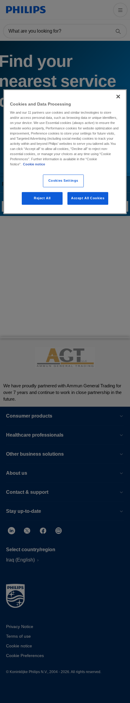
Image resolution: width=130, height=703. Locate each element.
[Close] (118, 96)
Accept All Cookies (87, 198)
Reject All (42, 198)
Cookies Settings (63, 180)
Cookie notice (34, 164)
